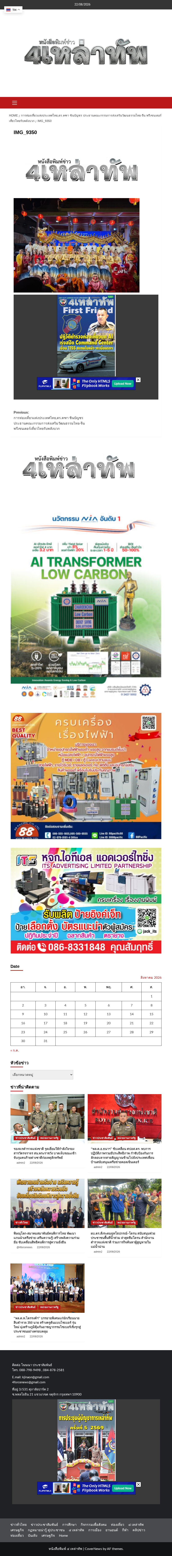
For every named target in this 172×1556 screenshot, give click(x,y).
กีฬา (125, 1530)
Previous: (49, 420)
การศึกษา (69, 1524)
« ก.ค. (14, 1050)
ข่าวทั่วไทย (22, 1222)
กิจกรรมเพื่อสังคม (94, 1524)
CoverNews (93, 1549)
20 (109, 1023)
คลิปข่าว (139, 1530)
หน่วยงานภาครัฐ (49, 1138)
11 (65, 1014)
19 (85, 1023)
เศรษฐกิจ (17, 1530)
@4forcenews (24, 1247)
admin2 (21, 1162)
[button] (14, 102)
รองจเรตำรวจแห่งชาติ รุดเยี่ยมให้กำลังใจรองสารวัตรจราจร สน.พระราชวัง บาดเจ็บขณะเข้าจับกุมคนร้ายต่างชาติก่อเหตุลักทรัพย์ (45, 1153)
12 (85, 1014)
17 (45, 1023)
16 (23, 1023)
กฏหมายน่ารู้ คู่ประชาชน (46, 1530)
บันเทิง (32, 1535)
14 (132, 1014)
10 (45, 1014)
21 (132, 1023)
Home (63, 1535)
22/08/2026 (36, 1162)
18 (65, 1023)
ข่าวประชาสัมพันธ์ (25, 1138)
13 (109, 1014)
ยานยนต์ (112, 1530)
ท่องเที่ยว (117, 1524)
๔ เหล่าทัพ (136, 1524)
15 (151, 1014)
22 (151, 1023)
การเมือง (94, 1530)
